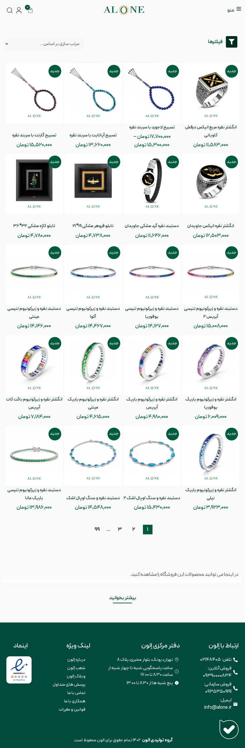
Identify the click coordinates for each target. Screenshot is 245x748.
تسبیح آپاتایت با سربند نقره (93, 135)
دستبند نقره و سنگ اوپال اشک (93, 498)
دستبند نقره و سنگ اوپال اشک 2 (152, 498)
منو (230, 10)
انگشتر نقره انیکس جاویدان (210, 226)
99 (97, 529)
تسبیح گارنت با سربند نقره (34, 135)
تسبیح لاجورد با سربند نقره (152, 127)
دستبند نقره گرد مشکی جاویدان (152, 226)
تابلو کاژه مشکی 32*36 (34, 226)
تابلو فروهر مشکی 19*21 (93, 226)
